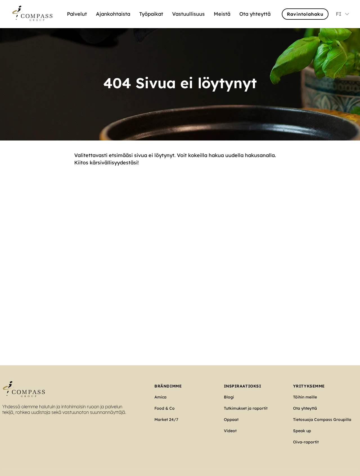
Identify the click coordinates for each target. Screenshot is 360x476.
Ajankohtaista (113, 14)
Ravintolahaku (305, 14)
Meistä (222, 14)
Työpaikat (151, 14)
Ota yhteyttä (255, 14)
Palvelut (77, 14)
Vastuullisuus (188, 14)
